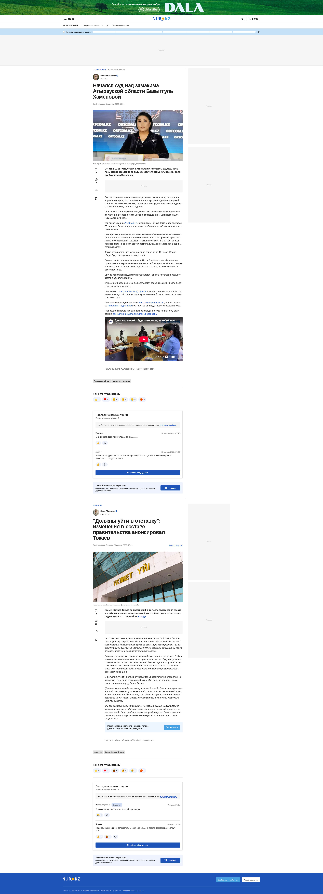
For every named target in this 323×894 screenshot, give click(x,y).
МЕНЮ (71, 19)
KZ (242, 19)
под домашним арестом (151, 365)
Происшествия (70, 25)
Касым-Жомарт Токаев (114, 815)
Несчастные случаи (121, 25)
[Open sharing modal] (96, 190)
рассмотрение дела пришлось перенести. (135, 377)
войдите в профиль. (168, 488)
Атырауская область (102, 444)
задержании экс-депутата (132, 291)
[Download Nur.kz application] (161, 7)
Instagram (172, 551)
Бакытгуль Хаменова (121, 444)
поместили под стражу (120, 369)
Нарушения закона (91, 25)
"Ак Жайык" (131, 223)
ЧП (103, 25)
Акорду (142, 679)
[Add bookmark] (96, 198)
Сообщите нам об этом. (144, 432)
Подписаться (172, 790)
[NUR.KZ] (161, 19)
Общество (97, 568)
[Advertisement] (161, 50)
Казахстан (98, 815)
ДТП (108, 25)
